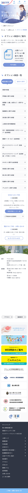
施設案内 (5, 459)
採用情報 (5, 470)
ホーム (3, 29)
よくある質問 (6, 476)
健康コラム (5, 467)
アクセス (19, 3)
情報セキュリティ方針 (8, 430)
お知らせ (5, 464)
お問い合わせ (6, 473)
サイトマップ (6, 424)
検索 (14, 3)
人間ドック (11, 29)
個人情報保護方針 (7, 427)
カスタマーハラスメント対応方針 (12, 433)
